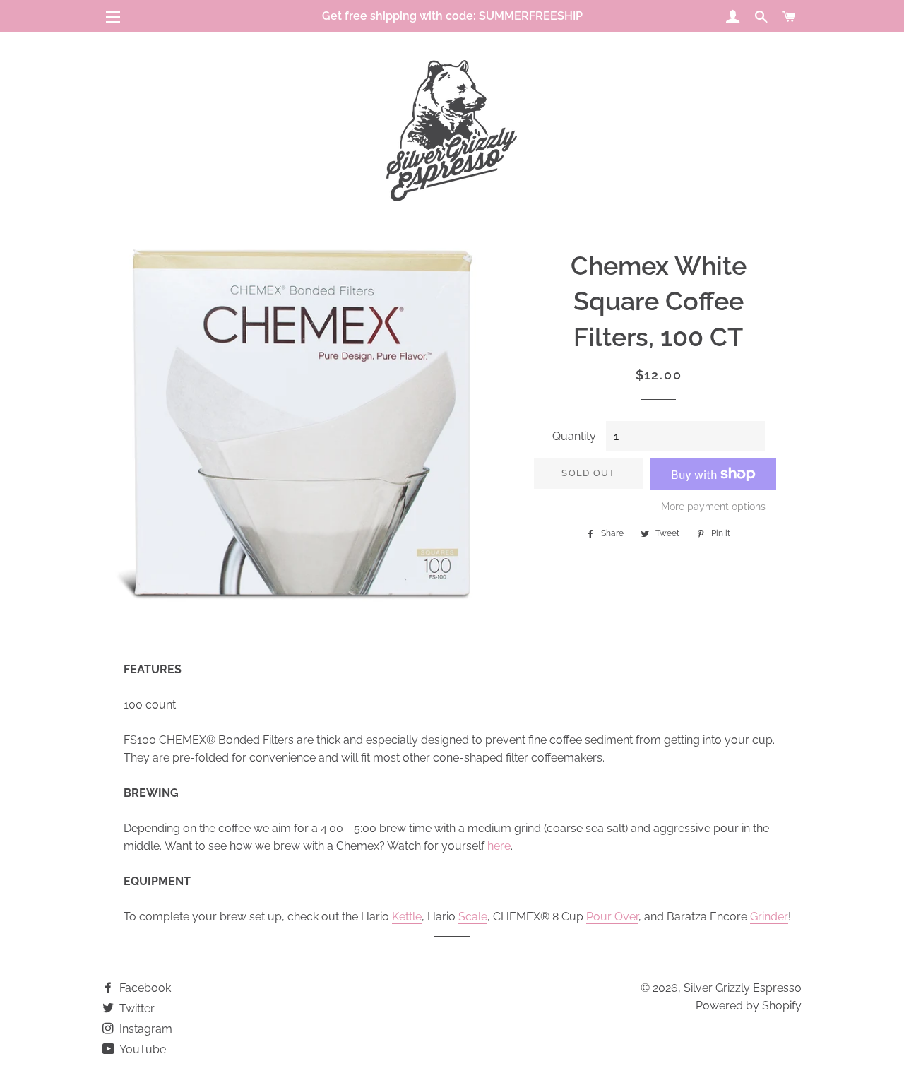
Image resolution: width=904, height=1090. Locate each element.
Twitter (136, 1008)
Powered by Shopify (749, 1005)
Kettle (407, 916)
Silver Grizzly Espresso (743, 988)
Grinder (769, 916)
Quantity (574, 436)
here (499, 846)
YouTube (141, 1049)
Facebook (144, 988)
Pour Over (612, 916)
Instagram (144, 1029)
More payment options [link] (713, 506)
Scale (472, 916)
